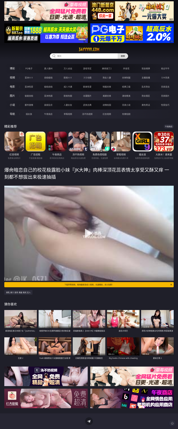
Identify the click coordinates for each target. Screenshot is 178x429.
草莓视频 (68, 114)
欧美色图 (68, 95)
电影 (12, 86)
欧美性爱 (87, 86)
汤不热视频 (87, 114)
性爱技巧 (165, 105)
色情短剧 (126, 114)
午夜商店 (48, 114)
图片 (12, 96)
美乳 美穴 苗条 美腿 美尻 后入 (18, 292)
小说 (12, 105)
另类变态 (165, 86)
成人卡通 (68, 86)
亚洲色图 (48, 95)
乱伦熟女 (146, 86)
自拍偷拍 (48, 77)
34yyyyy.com (89, 49)
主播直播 (146, 77)
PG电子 (28, 68)
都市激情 (29, 105)
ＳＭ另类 (165, 77)
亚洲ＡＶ (29, 77)
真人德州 (48, 68)
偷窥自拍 (29, 95)
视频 (12, 77)
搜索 (123, 56)
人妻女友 (68, 105)
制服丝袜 (107, 86)
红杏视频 (107, 114)
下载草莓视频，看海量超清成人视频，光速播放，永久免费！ (89, 284)
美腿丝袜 (107, 95)
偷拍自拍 (48, 86)
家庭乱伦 (48, 105)
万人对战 (68, 68)
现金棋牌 (146, 68)
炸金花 (126, 68)
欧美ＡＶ (68, 77)
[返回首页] (172, 423)
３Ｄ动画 (87, 77)
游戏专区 (87, 68)
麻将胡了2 (107, 68)
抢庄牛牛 (165, 68)
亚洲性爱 (29, 86)
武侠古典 (87, 105)
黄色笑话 (146, 105)
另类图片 (165, 95)
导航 (12, 114)
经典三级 (126, 86)
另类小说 (126, 105)
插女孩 (29, 114)
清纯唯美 (126, 95)
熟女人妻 (107, 77)
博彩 (12, 68)
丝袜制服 (126, 77)
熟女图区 (146, 95)
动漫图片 (87, 95)
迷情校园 (107, 105)
